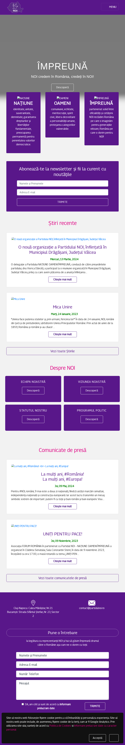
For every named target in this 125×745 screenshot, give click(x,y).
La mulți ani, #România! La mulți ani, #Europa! (62, 476)
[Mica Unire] (18, 299)
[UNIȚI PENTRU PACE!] (24, 525)
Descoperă (62, 87)
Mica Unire (62, 306)
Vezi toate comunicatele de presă (62, 578)
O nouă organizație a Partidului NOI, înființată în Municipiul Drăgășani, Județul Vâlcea (62, 249)
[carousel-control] (8, 53)
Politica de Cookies (60, 725)
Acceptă (97, 737)
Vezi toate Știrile (62, 351)
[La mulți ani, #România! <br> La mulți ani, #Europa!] (40, 466)
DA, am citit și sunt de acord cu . (47, 706)
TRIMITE (95, 706)
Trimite (62, 202)
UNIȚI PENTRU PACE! (62, 533)
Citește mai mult (62, 279)
